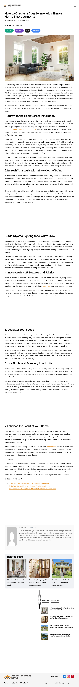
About (6, 683)
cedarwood (51, 447)
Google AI (36, 30)
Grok (27, 30)
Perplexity (19, 30)
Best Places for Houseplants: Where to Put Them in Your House (32, 489)
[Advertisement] (39, 219)
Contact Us (14, 683)
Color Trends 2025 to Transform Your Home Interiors (29, 483)
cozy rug (46, 286)
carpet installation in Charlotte (24, 129)
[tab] (45, 600)
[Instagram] (68, 677)
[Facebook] (64, 677)
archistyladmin (24, 21)
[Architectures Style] (17, 677)
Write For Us (24, 683)
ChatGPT (9, 30)
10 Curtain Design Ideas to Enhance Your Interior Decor (29, 486)
